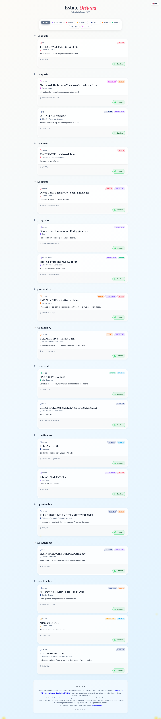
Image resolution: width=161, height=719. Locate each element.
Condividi (120, 64)
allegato (52, 693)
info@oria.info (97, 705)
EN (156, 4)
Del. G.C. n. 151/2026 (63, 693)
